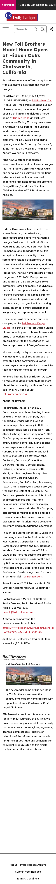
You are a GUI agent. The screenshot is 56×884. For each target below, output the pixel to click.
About (13, 864)
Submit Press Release (28, 871)
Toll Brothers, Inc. (42, 100)
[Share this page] (51, 29)
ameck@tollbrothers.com (17, 612)
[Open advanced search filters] (43, 29)
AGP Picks (8, 5)
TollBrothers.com (32, 576)
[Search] (35, 29)
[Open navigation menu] (5, 29)
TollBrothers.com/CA (14, 394)
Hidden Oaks (21, 118)
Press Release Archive (33, 864)
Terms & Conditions (28, 878)
